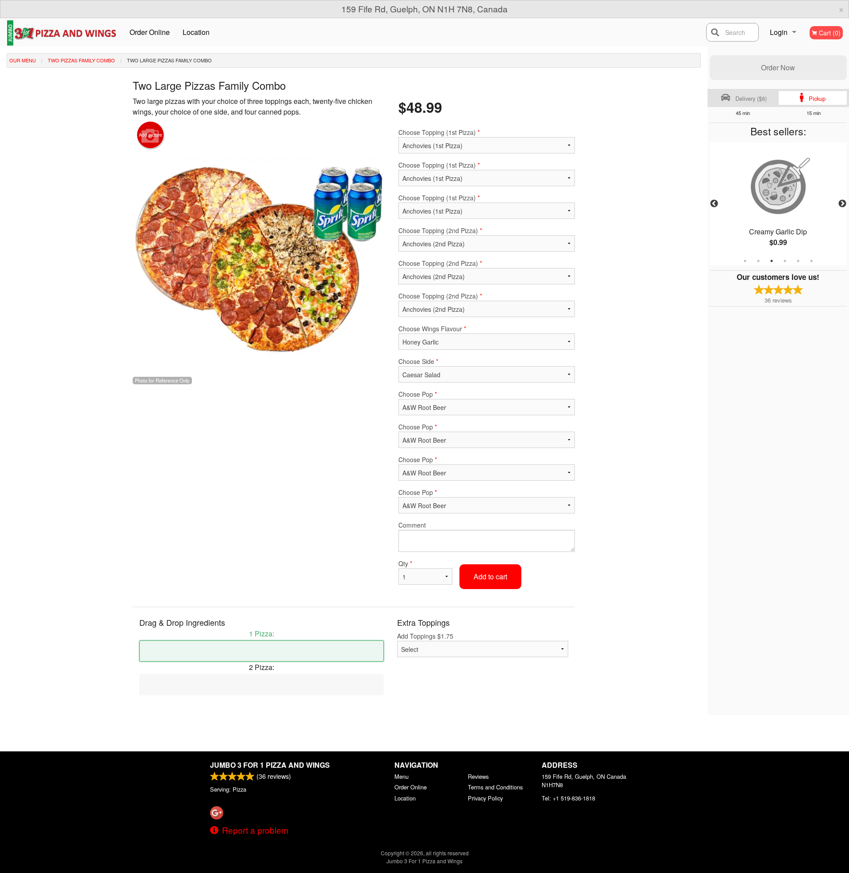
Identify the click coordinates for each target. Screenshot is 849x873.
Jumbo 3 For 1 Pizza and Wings (270, 765)
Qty (405, 563)
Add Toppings (425, 636)
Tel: (568, 798)
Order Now (778, 67)
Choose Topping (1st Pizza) (439, 132)
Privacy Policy (485, 798)
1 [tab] (745, 261)
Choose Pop (417, 394)
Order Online (150, 32)
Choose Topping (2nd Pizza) (440, 230)
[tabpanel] (778, 204)
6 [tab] (811, 261)
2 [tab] (758, 261)
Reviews (478, 776)
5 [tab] (798, 261)
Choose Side (418, 361)
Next (842, 203)
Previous (714, 203)
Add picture (150, 135)
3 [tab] (771, 261)
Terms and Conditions (495, 787)
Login (779, 32)
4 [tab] (784, 261)
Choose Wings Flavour (432, 328)
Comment (412, 525)
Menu (401, 776)
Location (196, 32)
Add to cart (490, 576)
